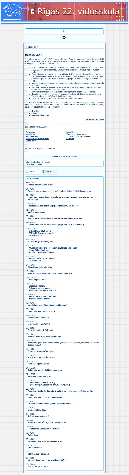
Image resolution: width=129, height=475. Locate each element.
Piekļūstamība (32, 136)
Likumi (34, 113)
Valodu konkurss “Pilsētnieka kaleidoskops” (47, 305)
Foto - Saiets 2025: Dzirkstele (41, 330)
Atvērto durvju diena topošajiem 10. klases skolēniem (53, 248)
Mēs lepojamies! (35, 448)
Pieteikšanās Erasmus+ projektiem (43, 429)
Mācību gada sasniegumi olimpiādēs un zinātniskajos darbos (55, 218)
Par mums (30, 132)
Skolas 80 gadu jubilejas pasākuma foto (45, 441)
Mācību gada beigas (37, 212)
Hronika (35, 111)
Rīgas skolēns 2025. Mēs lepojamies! (44, 336)
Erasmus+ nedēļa (37, 286)
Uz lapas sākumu (94, 119)
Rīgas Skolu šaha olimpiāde (40, 267)
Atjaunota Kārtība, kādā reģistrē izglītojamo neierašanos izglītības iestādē (60, 391)
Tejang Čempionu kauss (38, 364)
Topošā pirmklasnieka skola (40, 185)
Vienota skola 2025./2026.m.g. (42, 383)
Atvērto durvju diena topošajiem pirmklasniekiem (50, 273)
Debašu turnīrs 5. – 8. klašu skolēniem (45, 370)
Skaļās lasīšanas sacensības (42, 259)
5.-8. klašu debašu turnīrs (39, 324)
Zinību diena (33, 435)
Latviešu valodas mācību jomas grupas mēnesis (49, 404)
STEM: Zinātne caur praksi (41, 233)
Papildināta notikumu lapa (39, 376)
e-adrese (70, 139)
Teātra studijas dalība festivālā (42, 290)
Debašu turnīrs (35, 235)
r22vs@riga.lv (80, 134)
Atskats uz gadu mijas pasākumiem (44, 343)
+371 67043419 (83, 136)
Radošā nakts (35, 261)
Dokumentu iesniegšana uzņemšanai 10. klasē (48, 197)
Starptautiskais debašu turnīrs (42, 297)
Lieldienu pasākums (37, 280)
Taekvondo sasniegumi (39, 299)
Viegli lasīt (30, 134)
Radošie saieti (32, 47)
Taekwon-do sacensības (38, 318)
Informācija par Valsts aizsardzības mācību (47, 460)
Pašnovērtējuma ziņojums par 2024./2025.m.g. (49, 385)
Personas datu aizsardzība (37, 139)
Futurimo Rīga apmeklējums (40, 242)
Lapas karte (31, 141)
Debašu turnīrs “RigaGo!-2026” (42, 311)
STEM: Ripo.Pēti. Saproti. (40, 231)
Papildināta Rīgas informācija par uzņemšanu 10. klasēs (53, 206)
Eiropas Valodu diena (37, 410)
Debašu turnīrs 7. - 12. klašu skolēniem (45, 397)
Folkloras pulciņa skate (39, 288)
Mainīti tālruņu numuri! (38, 466)
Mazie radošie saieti (40, 115)
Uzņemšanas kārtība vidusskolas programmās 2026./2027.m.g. (56, 225)
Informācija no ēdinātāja (38, 454)
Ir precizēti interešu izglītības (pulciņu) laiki (47, 422)
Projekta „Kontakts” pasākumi (41, 351)
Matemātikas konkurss (39, 250)
